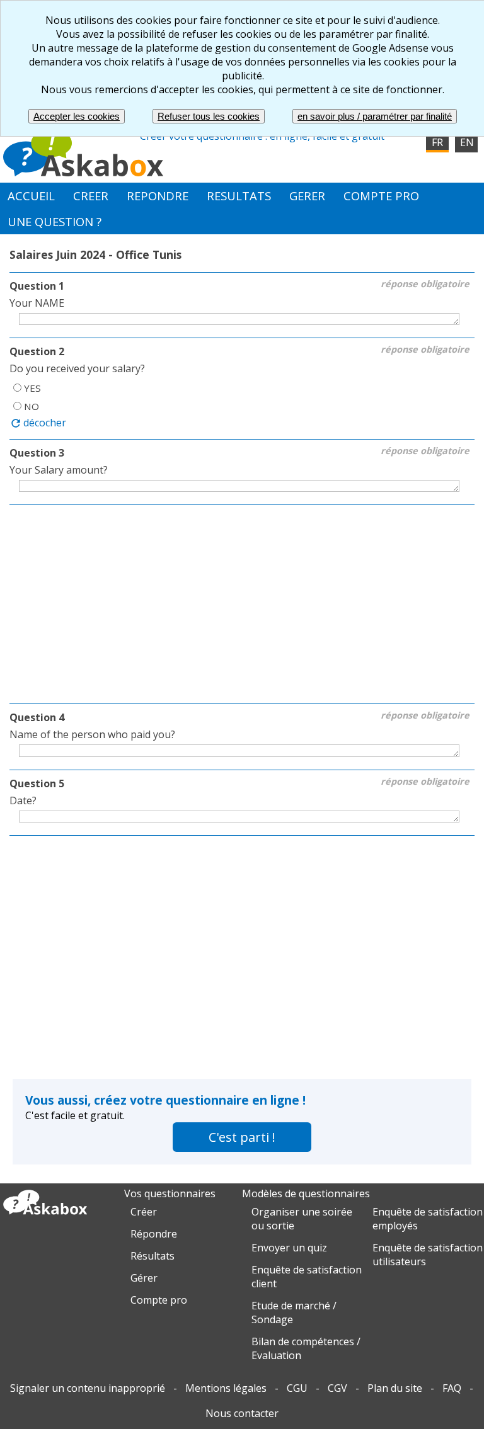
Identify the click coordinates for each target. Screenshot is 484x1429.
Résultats (152, 1256)
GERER (307, 195)
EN (467, 142)
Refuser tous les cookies (209, 116)
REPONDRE (157, 195)
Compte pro (158, 1300)
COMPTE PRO (381, 195)
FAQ (451, 1388)
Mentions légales (226, 1388)
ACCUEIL (31, 195)
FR (437, 142)
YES (32, 388)
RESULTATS (239, 195)
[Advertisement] (241, 606)
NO (31, 406)
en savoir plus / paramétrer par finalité (374, 116)
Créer (143, 1212)
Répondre (153, 1234)
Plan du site (394, 1388)
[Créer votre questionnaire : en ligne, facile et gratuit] (83, 172)
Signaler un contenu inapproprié (87, 1388)
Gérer (144, 1278)
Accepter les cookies (76, 116)
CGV (337, 1388)
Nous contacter (242, 1413)
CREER (90, 195)
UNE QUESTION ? (54, 221)
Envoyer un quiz (289, 1248)
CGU (297, 1388)
